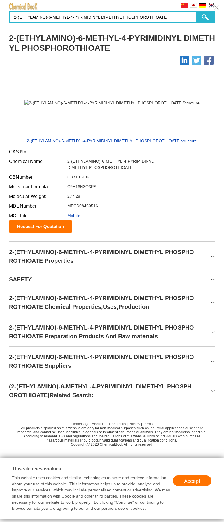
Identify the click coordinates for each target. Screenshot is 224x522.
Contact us (117, 424)
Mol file (73, 215)
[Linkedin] (184, 60)
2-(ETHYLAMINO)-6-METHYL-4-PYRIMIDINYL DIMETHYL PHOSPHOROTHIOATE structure (112, 141)
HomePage (80, 424)
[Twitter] (196, 60)
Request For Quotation (40, 226)
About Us (99, 424)
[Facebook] (209, 60)
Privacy (134, 424)
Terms (148, 424)
